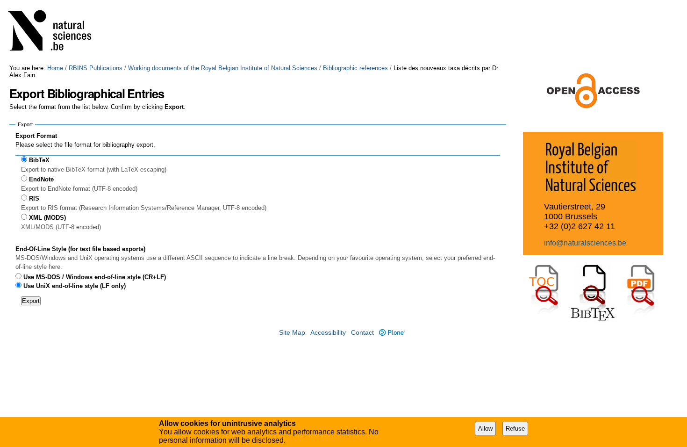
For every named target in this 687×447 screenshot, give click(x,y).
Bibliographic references (355, 68)
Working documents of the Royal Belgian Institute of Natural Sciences (222, 68)
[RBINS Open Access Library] (55, 32)
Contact (362, 332)
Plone (391, 332)
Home (55, 68)
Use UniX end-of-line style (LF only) (74, 285)
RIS (34, 198)
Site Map (292, 332)
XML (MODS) (47, 217)
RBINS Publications (95, 68)
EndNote (41, 179)
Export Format (36, 135)
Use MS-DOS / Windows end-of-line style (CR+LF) (94, 277)
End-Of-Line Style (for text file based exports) (80, 248)
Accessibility (328, 332)
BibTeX (39, 160)
